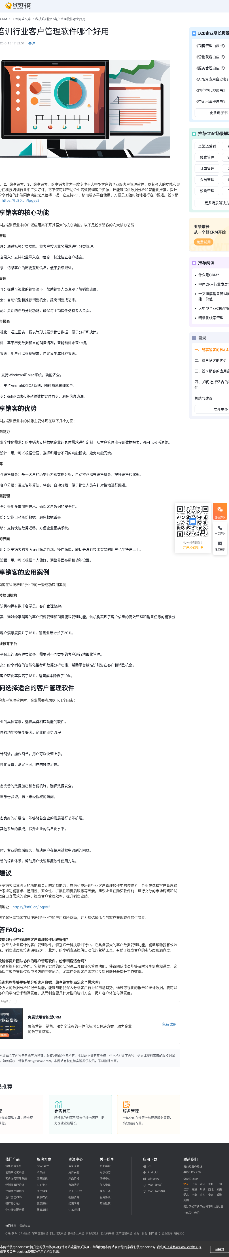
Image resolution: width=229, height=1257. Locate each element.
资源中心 (75, 1159)
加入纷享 (105, 1184)
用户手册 (73, 1172)
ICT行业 (42, 1184)
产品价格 (73, 1178)
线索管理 (207, 157)
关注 (31, 43)
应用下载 (150, 1159)
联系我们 (190, 1159)
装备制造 (42, 1178)
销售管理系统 (13, 1166)
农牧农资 (42, 1197)
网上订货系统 (58, 1233)
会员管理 (207, 179)
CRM (3, 19)
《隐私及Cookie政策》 (182, 1247)
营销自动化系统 (14, 1172)
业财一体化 (140, 1233)
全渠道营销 (207, 146)
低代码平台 (107, 1233)
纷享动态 (105, 1172)
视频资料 (73, 1197)
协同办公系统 (76, 1233)
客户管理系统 (40, 1233)
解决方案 (44, 1159)
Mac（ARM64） (158, 1191)
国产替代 (154, 1233)
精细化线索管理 (210, 318)
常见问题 (73, 1166)
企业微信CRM (13, 1197)
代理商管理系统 (14, 1191)
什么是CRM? (208, 275)
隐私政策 (105, 1203)
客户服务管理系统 (16, 1178)
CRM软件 (11, 1233)
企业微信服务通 (14, 1209)
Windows (153, 1178)
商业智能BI (92, 1233)
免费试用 (169, 1024)
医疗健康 (42, 1191)
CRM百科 (74, 1209)
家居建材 (42, 1203)
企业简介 (105, 1166)
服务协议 (105, 1197)
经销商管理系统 (14, 1184)
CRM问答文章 (21, 19)
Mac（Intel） (156, 1184)
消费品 (41, 1172)
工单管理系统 (124, 1233)
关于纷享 (107, 1159)
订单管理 (207, 168)
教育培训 (42, 1209)
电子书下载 (75, 1191)
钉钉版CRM (12, 1203)
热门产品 (12, 1159)
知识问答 (73, 1203)
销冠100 (179, 1233)
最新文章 (24, 1226)
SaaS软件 (43, 1166)
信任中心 (105, 1178)
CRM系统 (24, 1233)
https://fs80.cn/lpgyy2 (21, 200)
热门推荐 (10, 1226)
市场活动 (73, 1184)
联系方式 (105, 1191)
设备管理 (207, 191)
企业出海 (167, 1233)
